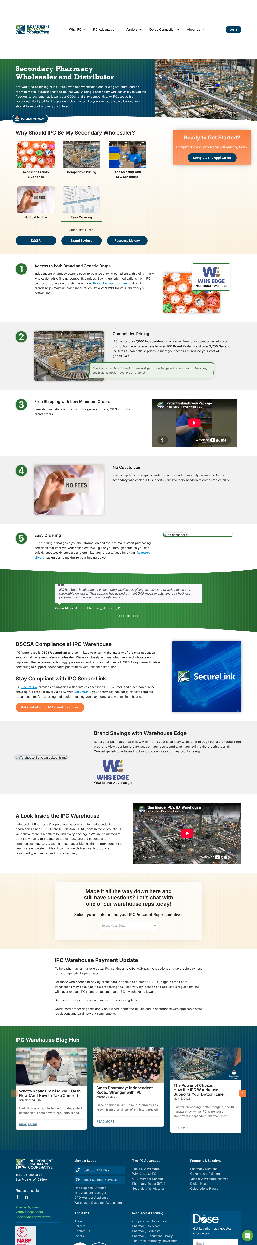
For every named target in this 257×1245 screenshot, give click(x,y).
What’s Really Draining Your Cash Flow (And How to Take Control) (50, 1093)
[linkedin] (26, 1197)
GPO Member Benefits (147, 1179)
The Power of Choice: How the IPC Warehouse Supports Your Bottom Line (198, 1089)
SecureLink (29, 687)
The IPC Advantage (146, 1169)
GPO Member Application (92, 1197)
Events (79, 1236)
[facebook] (18, 1197)
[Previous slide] (14, 1093)
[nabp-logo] (26, 1228)
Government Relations (205, 1173)
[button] (120, 616)
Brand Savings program (110, 283)
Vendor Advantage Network (210, 1179)
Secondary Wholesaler (148, 1188)
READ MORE (28, 1125)
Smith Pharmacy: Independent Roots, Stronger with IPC (124, 1089)
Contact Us (82, 1231)
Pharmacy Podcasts (146, 1231)
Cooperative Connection (149, 1221)
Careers (79, 1226)
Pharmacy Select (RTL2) (149, 1183)
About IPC (81, 1221)
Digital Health (199, 1183)
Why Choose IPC (144, 1173)
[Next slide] (242, 1093)
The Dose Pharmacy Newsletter (154, 1241)
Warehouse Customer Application (98, 1202)
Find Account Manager (90, 1193)
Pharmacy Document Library (152, 1236)
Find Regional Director (90, 1188)
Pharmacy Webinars (146, 1226)
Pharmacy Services (203, 1169)
